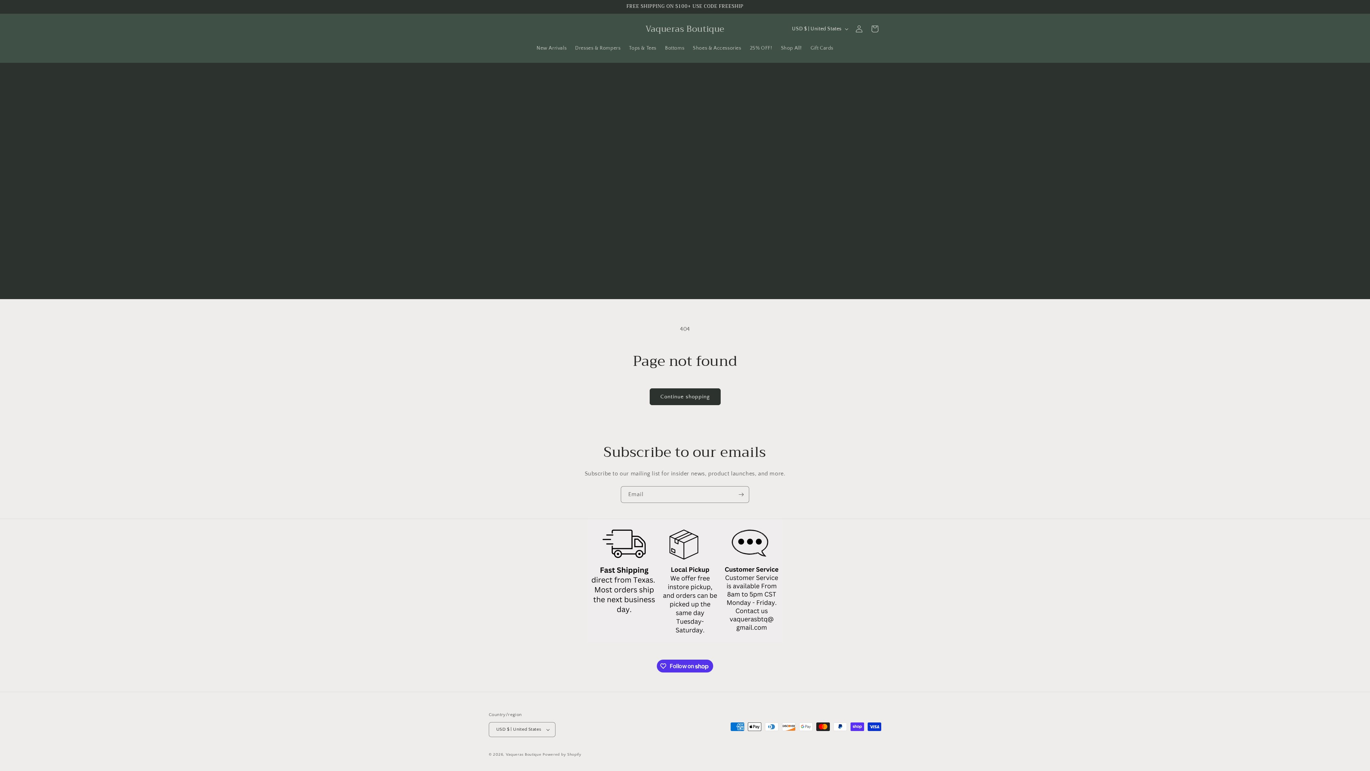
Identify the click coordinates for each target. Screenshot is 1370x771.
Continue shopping (685, 397)
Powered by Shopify (562, 754)
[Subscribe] (741, 494)
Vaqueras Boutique (524, 754)
